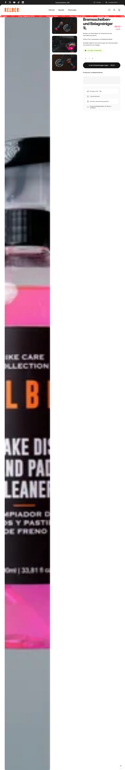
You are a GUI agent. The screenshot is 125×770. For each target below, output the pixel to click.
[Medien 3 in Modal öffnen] (64, 44)
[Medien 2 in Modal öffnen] (64, 25)
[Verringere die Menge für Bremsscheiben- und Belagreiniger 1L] (85, 58)
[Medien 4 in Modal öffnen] (64, 62)
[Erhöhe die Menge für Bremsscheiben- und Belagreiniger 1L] (93, 58)
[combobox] (99, 2)
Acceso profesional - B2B (62, 2)
